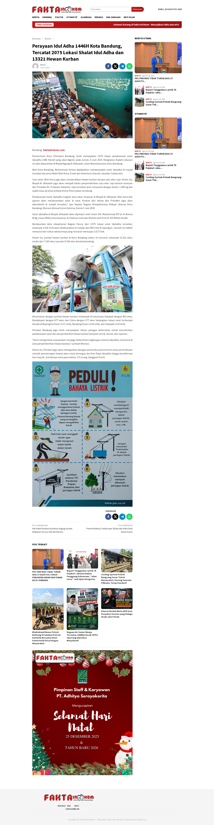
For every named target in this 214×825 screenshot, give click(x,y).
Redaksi (62, 806)
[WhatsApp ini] (129, 66)
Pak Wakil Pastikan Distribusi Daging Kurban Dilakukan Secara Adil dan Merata (52, 528)
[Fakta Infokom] (57, 9)
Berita (138, 76)
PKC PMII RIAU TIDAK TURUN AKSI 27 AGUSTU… (154, 80)
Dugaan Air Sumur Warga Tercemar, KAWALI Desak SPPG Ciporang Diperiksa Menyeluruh (82, 636)
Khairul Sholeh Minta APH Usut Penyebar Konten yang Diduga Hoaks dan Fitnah (117, 614)
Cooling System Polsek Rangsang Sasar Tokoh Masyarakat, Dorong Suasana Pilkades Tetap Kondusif (116, 578)
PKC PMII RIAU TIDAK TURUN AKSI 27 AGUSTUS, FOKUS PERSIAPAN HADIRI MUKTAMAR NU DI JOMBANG (47, 576)
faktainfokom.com (54, 150)
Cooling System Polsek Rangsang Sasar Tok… (163, 103)
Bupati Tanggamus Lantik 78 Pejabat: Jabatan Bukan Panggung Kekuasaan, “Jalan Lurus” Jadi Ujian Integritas (82, 575)
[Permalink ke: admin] (35, 66)
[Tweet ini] (115, 66)
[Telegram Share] (122, 66)
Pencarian (137, 9)
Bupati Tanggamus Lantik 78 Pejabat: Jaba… (161, 91)
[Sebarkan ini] (108, 66)
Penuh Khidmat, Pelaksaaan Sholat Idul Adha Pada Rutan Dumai (109, 528)
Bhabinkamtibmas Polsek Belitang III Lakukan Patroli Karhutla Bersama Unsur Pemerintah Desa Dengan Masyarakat (46, 638)
